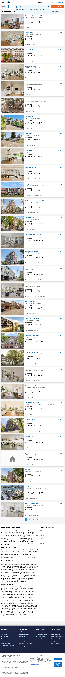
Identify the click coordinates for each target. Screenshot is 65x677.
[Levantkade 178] (12, 492)
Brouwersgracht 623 (30, 167)
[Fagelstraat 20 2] (12, 55)
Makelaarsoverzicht (41, 641)
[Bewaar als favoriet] (61, 16)
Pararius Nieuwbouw (56, 638)
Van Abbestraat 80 (30, 301)
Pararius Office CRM (56, 634)
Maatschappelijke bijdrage (7, 645)
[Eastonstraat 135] (12, 156)
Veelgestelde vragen (24, 634)
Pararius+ (21, 632)
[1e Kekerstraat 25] (12, 425)
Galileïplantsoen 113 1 (31, 470)
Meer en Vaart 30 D (30, 66)
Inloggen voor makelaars (57, 636)
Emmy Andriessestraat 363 (32, 318)
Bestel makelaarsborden (57, 643)
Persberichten (4, 636)
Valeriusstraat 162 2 (30, 83)
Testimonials (54, 632)
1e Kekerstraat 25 (30, 419)
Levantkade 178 (29, 486)
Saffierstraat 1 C (29, 217)
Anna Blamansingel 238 (31, 251)
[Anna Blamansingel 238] (12, 257)
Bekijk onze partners (34, 664)
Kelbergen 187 (29, 133)
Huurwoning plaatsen (41, 632)
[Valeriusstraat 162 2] (12, 88)
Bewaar (58, 6)
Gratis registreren (23, 636)
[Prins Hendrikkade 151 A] (12, 358)
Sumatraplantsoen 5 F (31, 285)
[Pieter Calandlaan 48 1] (12, 509)
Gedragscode (54, 641)
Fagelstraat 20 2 (29, 49)
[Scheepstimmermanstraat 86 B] (12, 189)
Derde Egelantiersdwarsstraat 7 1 (34, 201)
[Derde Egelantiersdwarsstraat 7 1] (12, 206)
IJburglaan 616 (29, 453)
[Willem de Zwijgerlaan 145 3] (12, 341)
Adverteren (4, 634)
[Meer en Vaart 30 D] (12, 72)
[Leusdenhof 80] (12, 442)
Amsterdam (42, 530)
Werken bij (3, 638)
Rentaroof (21, 652)
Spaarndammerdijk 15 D (32, 402)
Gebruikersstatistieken (7, 641)
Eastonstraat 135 (29, 150)
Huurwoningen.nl (23, 649)
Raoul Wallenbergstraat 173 (33, 234)
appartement (14, 543)
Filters (5, 6)
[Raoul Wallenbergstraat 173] (12, 240)
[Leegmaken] (49, 2)
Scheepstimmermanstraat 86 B (34, 184)
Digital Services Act (6, 643)
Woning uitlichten (40, 638)
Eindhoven (42, 541)
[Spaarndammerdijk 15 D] (12, 408)
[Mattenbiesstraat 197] (12, 273)
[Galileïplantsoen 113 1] (12, 475)
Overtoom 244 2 (29, 32)
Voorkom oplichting (24, 638)
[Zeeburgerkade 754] (12, 391)
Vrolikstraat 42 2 (29, 369)
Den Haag (42, 535)
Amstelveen (42, 543)
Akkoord (57, 659)
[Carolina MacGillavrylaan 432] (12, 21)
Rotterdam (42, 533)
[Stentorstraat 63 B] (12, 122)
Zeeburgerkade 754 (30, 386)
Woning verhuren (40, 636)
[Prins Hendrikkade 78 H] (12, 105)
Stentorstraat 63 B (30, 116)
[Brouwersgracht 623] (12, 173)
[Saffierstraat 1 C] (12, 223)
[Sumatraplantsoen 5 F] (12, 290)
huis (8, 543)
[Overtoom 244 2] (12, 38)
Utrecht (41, 538)
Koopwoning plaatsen (41, 634)
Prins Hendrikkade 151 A (32, 352)
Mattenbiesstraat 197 (31, 268)
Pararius (5, 2)
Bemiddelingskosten (24, 641)
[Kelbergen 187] (12, 139)
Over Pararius (4, 632)
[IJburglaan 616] (12, 458)
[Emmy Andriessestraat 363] (12, 324)
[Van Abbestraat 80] (12, 307)
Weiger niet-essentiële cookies (57, 664)
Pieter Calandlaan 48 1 (31, 503)
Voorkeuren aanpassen (57, 670)
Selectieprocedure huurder (25, 643)
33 (37, 519)
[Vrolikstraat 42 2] (12, 374)
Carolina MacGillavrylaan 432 (33, 16)
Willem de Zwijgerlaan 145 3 (33, 335)
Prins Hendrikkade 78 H (31, 100)
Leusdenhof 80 (29, 436)
